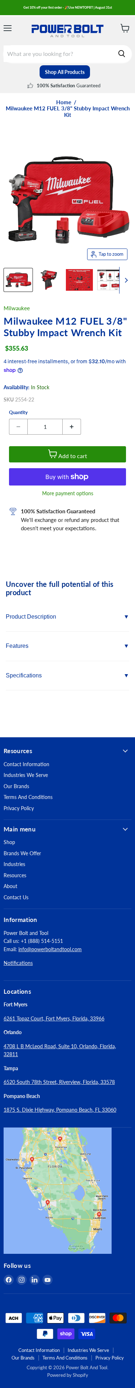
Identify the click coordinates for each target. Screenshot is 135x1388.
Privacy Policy (19, 808)
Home (63, 102)
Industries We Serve (26, 775)
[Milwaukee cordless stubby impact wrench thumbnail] (79, 279)
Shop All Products (65, 72)
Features (17, 646)
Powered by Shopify (67, 1375)
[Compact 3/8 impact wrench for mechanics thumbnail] (110, 279)
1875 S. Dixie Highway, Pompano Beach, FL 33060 (60, 1110)
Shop (9, 842)
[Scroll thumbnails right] (125, 280)
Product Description (31, 617)
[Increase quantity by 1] (72, 427)
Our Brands (16, 786)
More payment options (67, 493)
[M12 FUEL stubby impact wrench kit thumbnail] (49, 279)
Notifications (18, 963)
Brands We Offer (22, 853)
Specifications (24, 675)
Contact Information (26, 764)
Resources (15, 875)
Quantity (18, 412)
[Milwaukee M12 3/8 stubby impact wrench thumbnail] (18, 279)
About (10, 886)
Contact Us (16, 897)
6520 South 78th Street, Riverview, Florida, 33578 (59, 1082)
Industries (14, 864)
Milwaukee (17, 308)
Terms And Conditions (28, 797)
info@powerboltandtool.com (50, 949)
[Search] (121, 53)
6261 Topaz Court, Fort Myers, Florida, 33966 (54, 1018)
